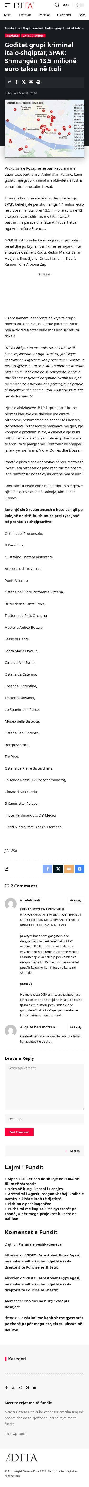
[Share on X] (23, 82)
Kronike (12, 35)
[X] (13, 1388)
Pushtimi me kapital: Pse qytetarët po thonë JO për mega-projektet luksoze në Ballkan (41, 1213)
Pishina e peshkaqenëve (29, 1203)
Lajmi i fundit (33, 35)
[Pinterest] (27, 1388)
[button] (9, 5)
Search (75, 1151)
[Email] (31, 82)
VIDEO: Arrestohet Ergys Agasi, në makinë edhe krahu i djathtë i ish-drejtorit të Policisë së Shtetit (42, 1261)
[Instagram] (20, 1388)
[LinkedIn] (34, 1388)
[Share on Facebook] (16, 82)
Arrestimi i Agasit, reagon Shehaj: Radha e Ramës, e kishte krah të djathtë (44, 1196)
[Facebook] (6, 1388)
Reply (77, 900)
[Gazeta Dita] (24, 5)
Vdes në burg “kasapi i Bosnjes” (36, 1188)
